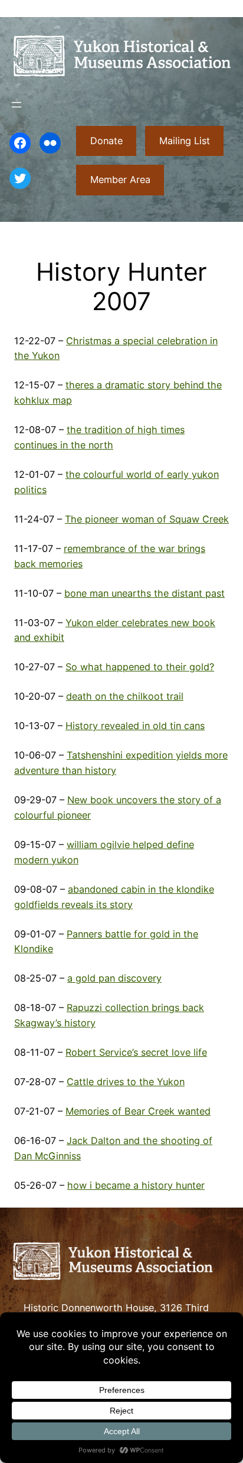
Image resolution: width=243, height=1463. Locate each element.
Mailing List (184, 141)
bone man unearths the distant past (144, 593)
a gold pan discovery (114, 978)
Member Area (120, 179)
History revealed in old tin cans (135, 726)
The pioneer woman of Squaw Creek (147, 519)
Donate (106, 141)
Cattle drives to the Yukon (126, 1082)
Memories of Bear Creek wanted (138, 1111)
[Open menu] (16, 105)
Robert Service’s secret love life (136, 1052)
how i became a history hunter (136, 1185)
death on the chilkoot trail (124, 696)
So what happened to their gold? (139, 667)
